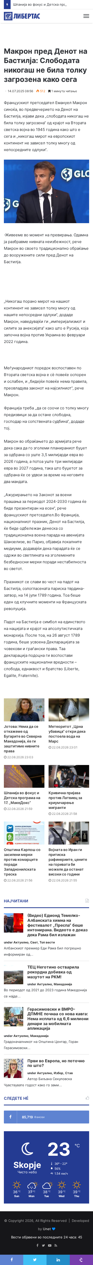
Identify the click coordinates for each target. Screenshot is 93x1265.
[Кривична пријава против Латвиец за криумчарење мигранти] (69, 776)
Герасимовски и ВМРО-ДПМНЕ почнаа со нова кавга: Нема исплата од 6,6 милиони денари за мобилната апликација (58, 1019)
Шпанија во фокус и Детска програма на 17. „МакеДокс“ (22, 798)
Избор (58, 1073)
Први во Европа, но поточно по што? (56, 1063)
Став (69, 1073)
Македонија (63, 984)
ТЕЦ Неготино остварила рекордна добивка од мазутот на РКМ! (53, 972)
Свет (34, 942)
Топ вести (47, 942)
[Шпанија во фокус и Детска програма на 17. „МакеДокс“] (24, 776)
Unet (47, 1229)
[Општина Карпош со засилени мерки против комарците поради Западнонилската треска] (24, 833)
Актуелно (20, 942)
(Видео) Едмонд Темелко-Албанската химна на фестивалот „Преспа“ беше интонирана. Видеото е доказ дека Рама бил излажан (57, 925)
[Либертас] (22, 16)
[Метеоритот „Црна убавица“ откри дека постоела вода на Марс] (69, 709)
